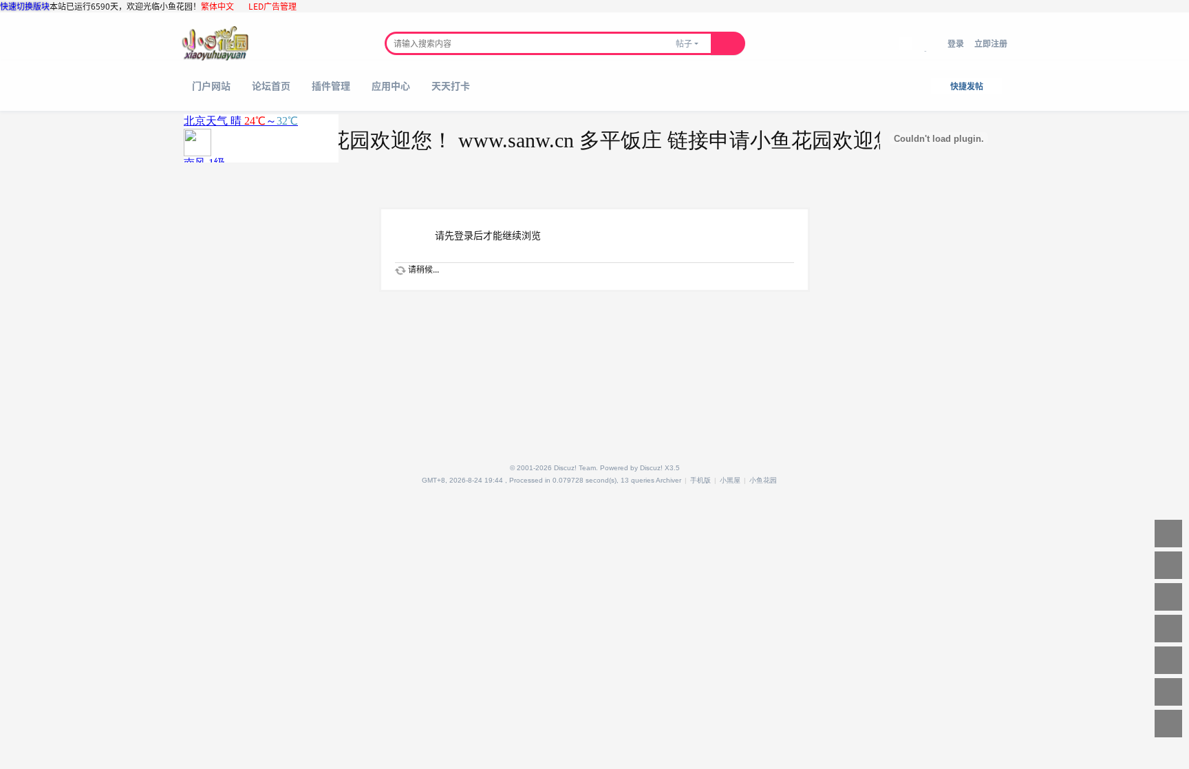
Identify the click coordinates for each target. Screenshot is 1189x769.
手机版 (700, 480)
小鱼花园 (763, 480)
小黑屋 (730, 480)
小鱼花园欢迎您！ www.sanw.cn (415, 140)
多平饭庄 (602, 140)
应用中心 (391, 85)
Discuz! (651, 468)
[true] (728, 43)
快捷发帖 (966, 86)
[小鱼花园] (215, 43)
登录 (955, 43)
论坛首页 (271, 85)
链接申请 (690, 140)
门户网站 (211, 85)
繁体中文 (217, 6)
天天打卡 (450, 85)
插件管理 (331, 85)
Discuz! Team (575, 468)
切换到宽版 (929, 51)
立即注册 (990, 43)
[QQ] (417, 480)
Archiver (668, 480)
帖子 (684, 43)
